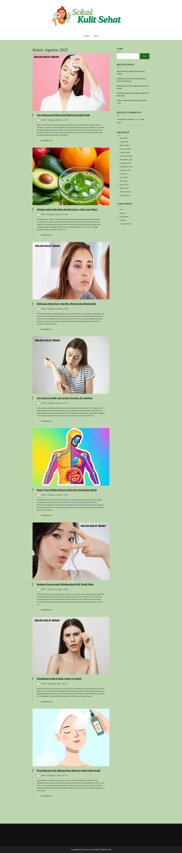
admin (43, 120)
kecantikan (124, 217)
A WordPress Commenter (125, 119)
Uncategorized (125, 224)
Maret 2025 (124, 188)
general (123, 213)
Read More (45, 140)
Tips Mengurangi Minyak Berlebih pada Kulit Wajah (63, 115)
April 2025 (124, 184)
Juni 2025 (124, 177)
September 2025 (126, 167)
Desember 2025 (126, 156)
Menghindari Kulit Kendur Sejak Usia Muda (59, 678)
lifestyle (123, 220)
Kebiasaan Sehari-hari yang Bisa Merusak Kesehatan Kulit (66, 303)
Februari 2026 (125, 149)
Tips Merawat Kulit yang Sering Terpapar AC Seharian (64, 398)
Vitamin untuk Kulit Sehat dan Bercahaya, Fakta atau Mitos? (67, 209)
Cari (120, 48)
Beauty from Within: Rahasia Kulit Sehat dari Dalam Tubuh (67, 490)
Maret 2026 (124, 145)
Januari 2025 (125, 195)
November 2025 (126, 159)
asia (121, 209)
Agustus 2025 (125, 170)
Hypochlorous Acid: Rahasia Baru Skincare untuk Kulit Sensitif (68, 770)
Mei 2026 (123, 138)
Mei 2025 (123, 181)
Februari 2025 (125, 192)
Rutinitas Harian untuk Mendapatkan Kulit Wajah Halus (65, 584)
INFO (96, 36)
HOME (86, 36)
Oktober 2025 (125, 163)
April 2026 (124, 142)
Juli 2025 (123, 174)
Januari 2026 (125, 152)
